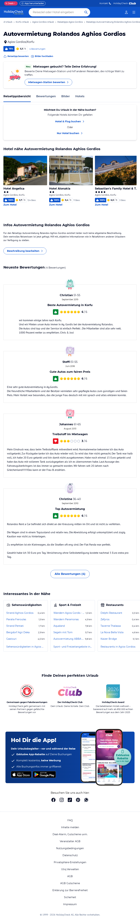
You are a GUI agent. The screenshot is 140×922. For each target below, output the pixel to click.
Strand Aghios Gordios (19, 612)
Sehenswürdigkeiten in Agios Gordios (25, 646)
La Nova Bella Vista (112, 632)
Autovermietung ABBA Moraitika (68, 638)
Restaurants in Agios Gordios (118, 646)
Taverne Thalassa (111, 625)
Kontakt (104, 3)
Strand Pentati (15, 625)
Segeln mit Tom (63, 632)
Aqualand (59, 625)
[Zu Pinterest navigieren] (78, 800)
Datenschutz (70, 855)
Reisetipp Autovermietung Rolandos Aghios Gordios (113, 22)
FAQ (70, 820)
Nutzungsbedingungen (70, 848)
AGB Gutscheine (70, 883)
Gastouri (11, 638)
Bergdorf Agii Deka (18, 632)
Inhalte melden (70, 827)
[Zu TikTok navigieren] (70, 800)
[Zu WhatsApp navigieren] (86, 800)
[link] (126, 12)
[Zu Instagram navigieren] (61, 800)
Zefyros (105, 619)
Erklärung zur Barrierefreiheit (70, 890)
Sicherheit (70, 897)
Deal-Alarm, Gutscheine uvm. (70, 834)
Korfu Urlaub (22, 22)
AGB (70, 876)
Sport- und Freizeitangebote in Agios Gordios (72, 646)
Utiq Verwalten (70, 869)
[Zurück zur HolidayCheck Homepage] (13, 12)
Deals (9, 3)
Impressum (70, 904)
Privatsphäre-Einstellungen (70, 862)
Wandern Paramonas (66, 619)
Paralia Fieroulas (16, 619)
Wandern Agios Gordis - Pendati (69, 612)
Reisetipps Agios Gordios (70, 22)
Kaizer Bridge (109, 638)
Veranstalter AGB (70, 841)
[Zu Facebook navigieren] (53, 800)
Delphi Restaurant (111, 612)
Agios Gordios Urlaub (43, 22)
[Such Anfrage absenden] (86, 12)
